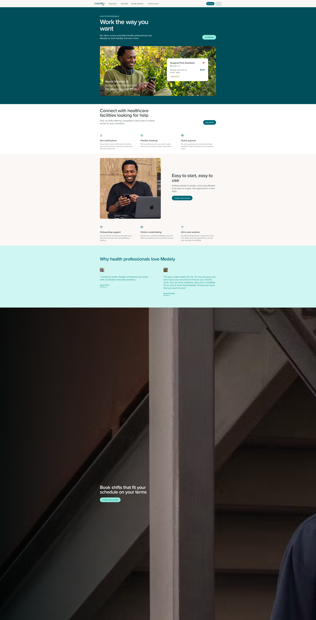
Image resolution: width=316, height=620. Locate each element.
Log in (218, 3)
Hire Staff (124, 3)
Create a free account (182, 198)
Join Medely (209, 37)
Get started (210, 3)
